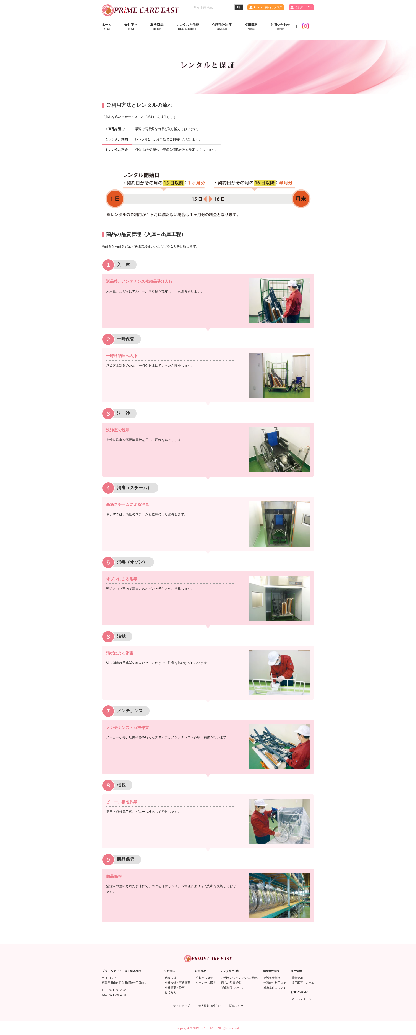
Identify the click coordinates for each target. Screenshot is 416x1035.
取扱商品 (157, 26)
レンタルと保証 (187, 26)
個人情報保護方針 (209, 1005)
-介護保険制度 (271, 977)
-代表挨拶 (170, 977)
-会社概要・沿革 (174, 987)
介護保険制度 (222, 26)
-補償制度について (232, 987)
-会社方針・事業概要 (177, 982)
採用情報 (251, 26)
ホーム (107, 26)
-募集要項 (297, 977)
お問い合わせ (280, 26)
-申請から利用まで (274, 982)
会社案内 (131, 26)
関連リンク (236, 1005)
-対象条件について (274, 987)
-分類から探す (204, 977)
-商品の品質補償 (230, 982)
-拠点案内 (170, 992)
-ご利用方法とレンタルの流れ (239, 977)
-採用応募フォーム (302, 982)
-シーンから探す (205, 982)
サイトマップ (181, 1005)
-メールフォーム (301, 999)
